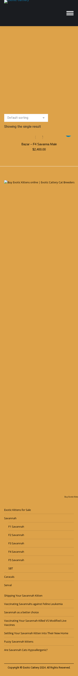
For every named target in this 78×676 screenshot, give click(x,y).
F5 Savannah (16, 560)
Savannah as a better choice (21, 612)
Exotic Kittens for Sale (17, 510)
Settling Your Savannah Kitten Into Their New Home (36, 633)
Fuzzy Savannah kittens (18, 641)
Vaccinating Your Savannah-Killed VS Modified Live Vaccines (35, 623)
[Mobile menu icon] (70, 13)
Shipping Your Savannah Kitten (23, 595)
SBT (10, 568)
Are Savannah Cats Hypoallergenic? (26, 650)
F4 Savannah (16, 552)
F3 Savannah (16, 543)
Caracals (9, 577)
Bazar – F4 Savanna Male (39, 144)
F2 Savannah (16, 535)
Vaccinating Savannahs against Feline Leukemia (33, 604)
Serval (8, 585)
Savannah (10, 518)
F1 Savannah (16, 526)
